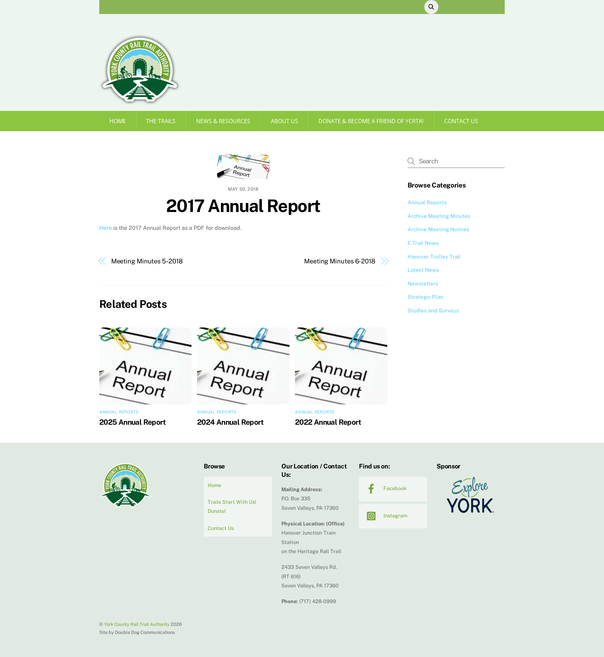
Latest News (423, 270)
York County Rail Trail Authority (137, 624)
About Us (284, 121)
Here (105, 228)
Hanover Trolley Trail (434, 257)
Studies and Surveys (433, 310)
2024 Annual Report (230, 422)
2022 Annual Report (328, 422)
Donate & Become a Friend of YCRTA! (371, 121)
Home (117, 121)
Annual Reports (118, 412)
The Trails (160, 121)
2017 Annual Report (243, 206)
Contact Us (461, 121)
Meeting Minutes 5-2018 (147, 261)
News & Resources (223, 121)
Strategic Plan (425, 297)
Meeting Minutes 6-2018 (339, 261)
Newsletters (423, 284)
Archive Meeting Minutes (439, 216)
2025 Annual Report (132, 422)
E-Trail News (423, 243)
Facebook (394, 488)
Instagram (394, 515)
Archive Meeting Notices (438, 229)
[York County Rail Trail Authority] (139, 102)
